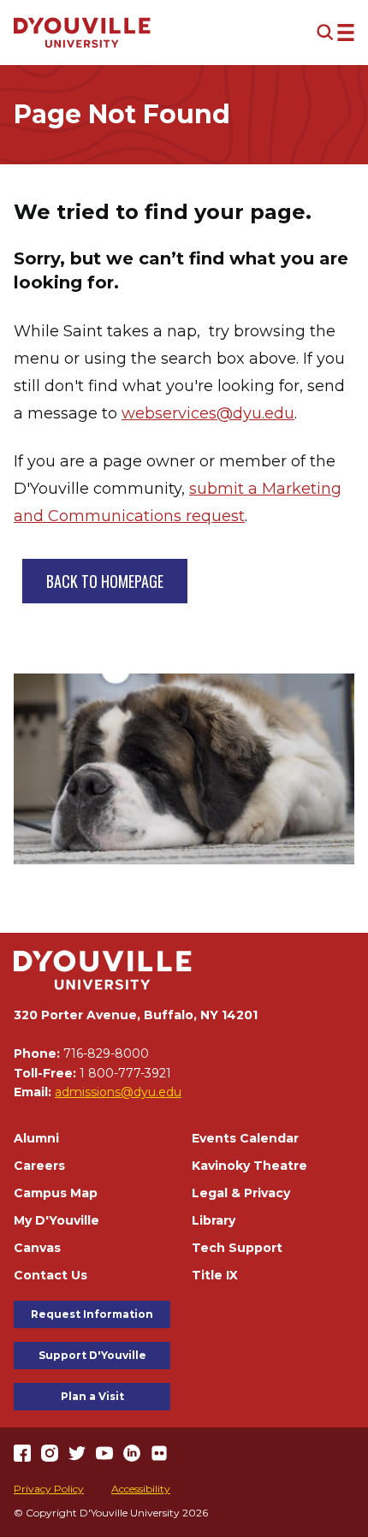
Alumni (36, 1138)
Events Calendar (245, 1138)
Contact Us (50, 1275)
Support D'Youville (92, 1355)
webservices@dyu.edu (208, 413)
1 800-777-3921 (125, 1073)
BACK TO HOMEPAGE (104, 581)
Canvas (37, 1247)
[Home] (82, 32)
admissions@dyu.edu (118, 1092)
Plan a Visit (92, 1396)
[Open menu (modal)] (335, 32)
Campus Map (56, 1193)
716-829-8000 (106, 1053)
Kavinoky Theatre (249, 1165)
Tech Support (237, 1247)
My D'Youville (56, 1220)
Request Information (92, 1314)
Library (213, 1220)
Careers (39, 1165)
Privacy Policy (49, 1488)
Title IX (215, 1275)
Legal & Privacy (241, 1193)
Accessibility (140, 1488)
